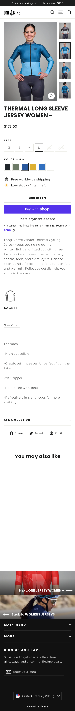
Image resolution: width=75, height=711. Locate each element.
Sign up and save (22, 650)
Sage (16, 166)
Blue (24, 166)
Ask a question (17, 419)
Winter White (50, 166)
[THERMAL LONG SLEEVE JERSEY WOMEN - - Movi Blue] (23, 552)
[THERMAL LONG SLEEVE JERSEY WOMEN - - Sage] (10, 552)
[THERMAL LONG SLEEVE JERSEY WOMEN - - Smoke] (6, 552)
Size (7, 140)
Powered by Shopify (38, 706)
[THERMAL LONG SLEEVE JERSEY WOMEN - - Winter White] (28, 552)
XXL (61, 147)
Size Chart (12, 325)
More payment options (37, 219)
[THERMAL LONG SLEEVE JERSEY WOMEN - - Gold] (19, 552)
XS (9, 147)
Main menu (15, 625)
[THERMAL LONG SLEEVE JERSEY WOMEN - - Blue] (15, 552)
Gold (33, 166)
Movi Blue (41, 166)
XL (49, 147)
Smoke (7, 166)
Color (14, 159)
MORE (9, 636)
